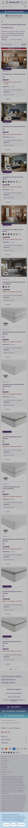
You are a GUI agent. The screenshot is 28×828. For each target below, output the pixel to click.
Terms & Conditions (6, 761)
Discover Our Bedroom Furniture (14, 693)
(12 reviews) (11, 242)
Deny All (13, 824)
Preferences (21, 824)
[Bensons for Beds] (14, 2)
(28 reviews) (12, 344)
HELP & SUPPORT (5, 739)
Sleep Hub (7, 732)
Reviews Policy (5, 767)
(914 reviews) (12, 86)
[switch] (24, 44)
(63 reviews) (12, 499)
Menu (25, 3)
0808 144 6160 (11, 720)
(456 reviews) (12, 551)
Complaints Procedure (6, 772)
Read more (4, 37)
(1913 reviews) (12, 137)
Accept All (6, 824)
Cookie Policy (4, 763)
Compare (7, 99)
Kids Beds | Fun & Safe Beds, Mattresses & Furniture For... (14, 700)
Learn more (6, 91)
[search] (25, 6)
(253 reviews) (12, 396)
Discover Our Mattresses (14, 697)
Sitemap (3, 774)
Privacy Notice (4, 758)
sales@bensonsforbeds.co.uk (11, 723)
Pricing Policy (4, 765)
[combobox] (18, 39)
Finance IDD (4, 769)
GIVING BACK (5, 743)
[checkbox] (3, 99)
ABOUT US (4, 736)
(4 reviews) (11, 189)
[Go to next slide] (25, 60)
